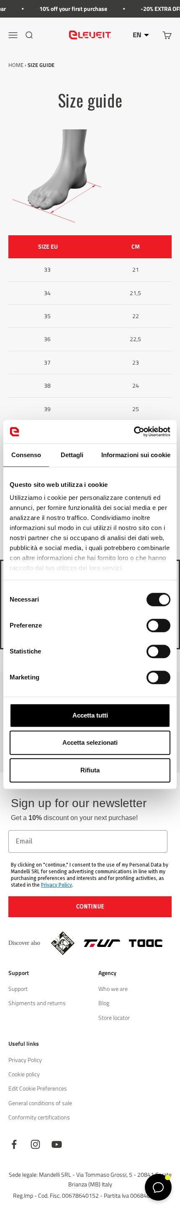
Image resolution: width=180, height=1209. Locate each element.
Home (15, 65)
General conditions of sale (40, 1102)
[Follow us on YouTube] (56, 1144)
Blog (103, 1002)
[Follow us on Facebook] (14, 1144)
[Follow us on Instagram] (35, 1144)
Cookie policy (24, 1074)
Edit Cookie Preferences (37, 1088)
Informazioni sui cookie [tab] (135, 454)
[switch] (158, 625)
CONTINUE (90, 906)
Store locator (114, 1017)
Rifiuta (90, 770)
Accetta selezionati (90, 742)
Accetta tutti (90, 715)
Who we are (113, 988)
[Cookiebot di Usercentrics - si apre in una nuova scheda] (133, 431)
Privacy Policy (56, 885)
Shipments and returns (37, 1002)
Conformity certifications (39, 1117)
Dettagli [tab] (72, 454)
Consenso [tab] (26, 454)
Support (18, 988)
